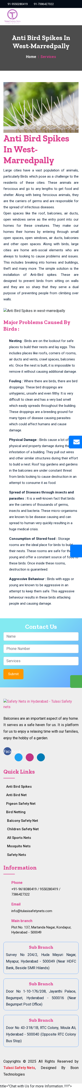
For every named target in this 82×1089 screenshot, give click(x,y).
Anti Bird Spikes (19, 787)
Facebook (7, 751)
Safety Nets (16, 855)
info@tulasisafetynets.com (31, 911)
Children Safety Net (23, 829)
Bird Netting (16, 812)
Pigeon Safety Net (21, 804)
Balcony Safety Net (22, 821)
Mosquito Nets (19, 846)
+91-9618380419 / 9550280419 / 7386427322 (35, 891)
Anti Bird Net (16, 795)
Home (31, 57)
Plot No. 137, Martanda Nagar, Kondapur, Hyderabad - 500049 (41, 930)
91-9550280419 (17, 4)
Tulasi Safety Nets (19, 1068)
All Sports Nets (19, 838)
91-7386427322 (43, 4)
